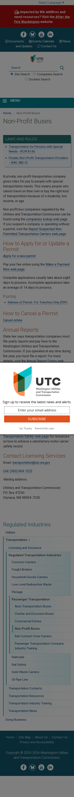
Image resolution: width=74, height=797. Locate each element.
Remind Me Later (44, 428)
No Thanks (26, 428)
